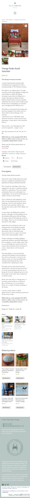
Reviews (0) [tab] (16, 166)
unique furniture (21, 153)
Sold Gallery (9, 19)
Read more (6, 378)
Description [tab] (7, 166)
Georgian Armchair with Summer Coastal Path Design (19, 325)
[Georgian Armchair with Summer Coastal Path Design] (19, 319)
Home (3, 19)
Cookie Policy (5, 492)
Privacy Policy (18, 494)
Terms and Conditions (15, 495)
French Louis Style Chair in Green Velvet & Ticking (7, 341)
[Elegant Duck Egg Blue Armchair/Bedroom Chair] (7, 319)
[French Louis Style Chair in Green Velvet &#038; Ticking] (7, 335)
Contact (10, 494)
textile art (12, 153)
